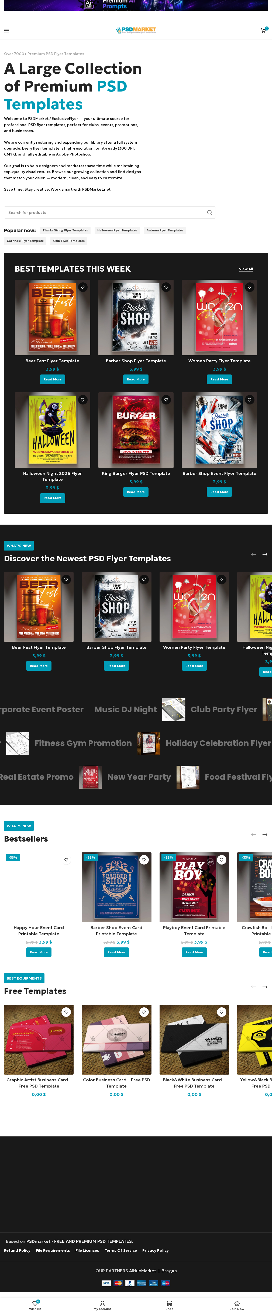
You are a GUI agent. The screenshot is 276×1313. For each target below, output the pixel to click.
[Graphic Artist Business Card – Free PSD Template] (39, 1039)
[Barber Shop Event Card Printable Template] (116, 887)
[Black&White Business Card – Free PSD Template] (194, 1039)
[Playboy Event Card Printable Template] (194, 887)
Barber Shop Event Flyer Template (219, 473)
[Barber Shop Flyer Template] (136, 317)
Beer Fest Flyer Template (52, 360)
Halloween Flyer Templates (117, 230)
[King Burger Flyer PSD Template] (136, 430)
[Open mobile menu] (6, 30)
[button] (253, 554)
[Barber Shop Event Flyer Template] (219, 430)
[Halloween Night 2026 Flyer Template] (52, 430)
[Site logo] (136, 29)
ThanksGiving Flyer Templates (65, 230)
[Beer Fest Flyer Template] (52, 317)
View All (246, 269)
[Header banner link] (136, 5)
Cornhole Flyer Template (25, 241)
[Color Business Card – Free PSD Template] (116, 1039)
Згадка (169, 1270)
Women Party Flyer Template (219, 360)
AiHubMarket (142, 1270)
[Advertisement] (137, 1185)
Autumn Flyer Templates (165, 230)
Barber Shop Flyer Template (136, 360)
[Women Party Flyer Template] (219, 317)
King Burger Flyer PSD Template (136, 473)
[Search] (209, 212)
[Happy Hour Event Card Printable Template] (39, 887)
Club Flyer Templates (69, 241)
